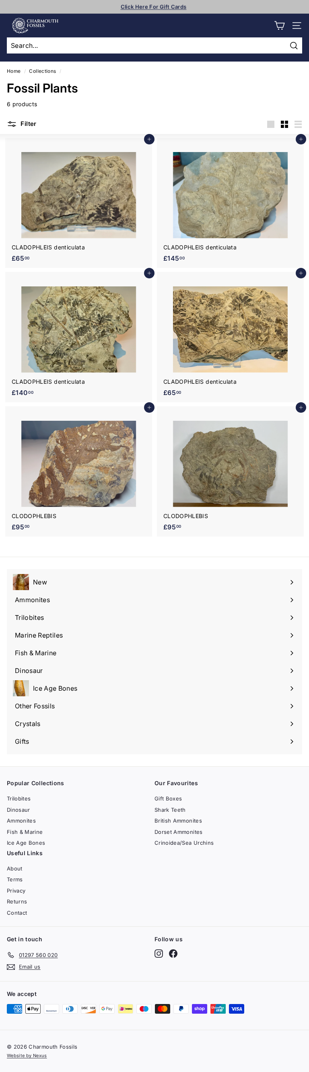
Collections (42, 71)
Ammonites (21, 820)
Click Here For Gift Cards (154, 6)
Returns (17, 901)
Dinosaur (18, 810)
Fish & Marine (25, 832)
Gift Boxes (168, 798)
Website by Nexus (27, 1055)
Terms (15, 879)
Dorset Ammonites (178, 832)
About (15, 868)
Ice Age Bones (26, 842)
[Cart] (279, 25)
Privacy (16, 890)
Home (14, 71)
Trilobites (19, 798)
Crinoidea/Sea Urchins (184, 842)
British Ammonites (178, 820)
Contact (17, 912)
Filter (28, 124)
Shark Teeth (170, 810)
